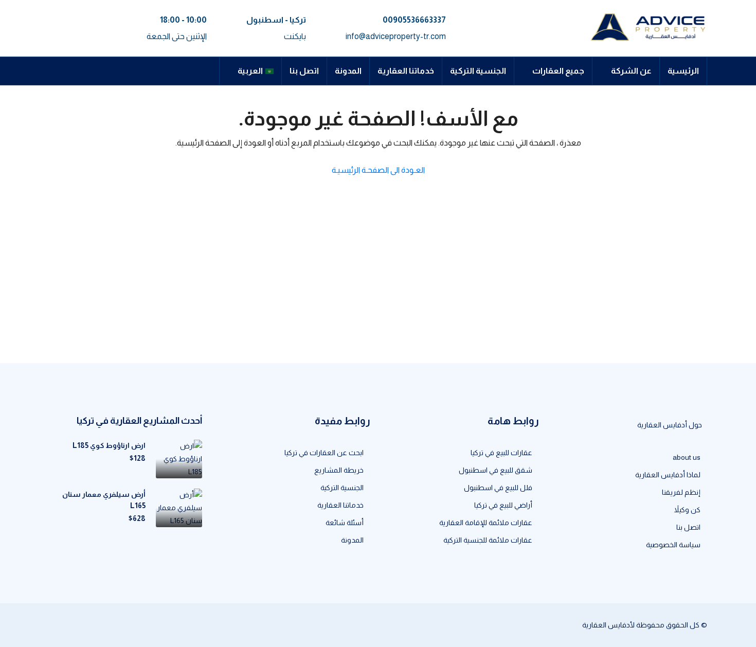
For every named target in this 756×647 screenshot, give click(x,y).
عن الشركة (631, 70)
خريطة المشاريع (339, 470)
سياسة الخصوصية (673, 545)
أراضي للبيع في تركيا (503, 505)
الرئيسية (683, 70)
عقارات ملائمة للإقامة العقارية (485, 522)
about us (686, 457)
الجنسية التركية (478, 70)
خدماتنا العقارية (405, 70)
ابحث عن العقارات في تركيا (324, 452)
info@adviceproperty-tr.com (396, 36)
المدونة (348, 70)
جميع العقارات (558, 70)
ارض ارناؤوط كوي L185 (109, 445)
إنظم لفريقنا (681, 492)
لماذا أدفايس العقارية (667, 475)
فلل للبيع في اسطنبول (498, 487)
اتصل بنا (304, 70)
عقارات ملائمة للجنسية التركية (487, 540)
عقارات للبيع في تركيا (501, 452)
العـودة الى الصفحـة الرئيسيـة (378, 170)
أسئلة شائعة (345, 522)
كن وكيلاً (687, 510)
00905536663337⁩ (414, 19)
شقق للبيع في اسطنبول (495, 470)
